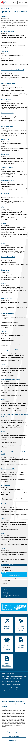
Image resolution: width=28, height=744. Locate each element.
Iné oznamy (5, 583)
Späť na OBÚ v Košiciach (8, 8)
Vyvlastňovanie (6, 580)
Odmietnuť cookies (14, 740)
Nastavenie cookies (13, 690)
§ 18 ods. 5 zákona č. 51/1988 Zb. (11, 575)
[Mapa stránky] (14, 2)
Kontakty (5, 589)
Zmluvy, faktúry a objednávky (11, 596)
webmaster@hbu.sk (16, 684)
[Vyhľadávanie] (16, 2)
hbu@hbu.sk (16, 681)
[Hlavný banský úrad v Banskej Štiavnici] (4, 2)
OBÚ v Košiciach (6, 573)
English (21, 2)
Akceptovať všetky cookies (14, 732)
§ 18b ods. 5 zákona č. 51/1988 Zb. (11, 578)
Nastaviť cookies (14, 736)
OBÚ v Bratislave (6, 567)
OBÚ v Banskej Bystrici (7, 570)
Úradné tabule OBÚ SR (7, 565)
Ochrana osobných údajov (7, 687)
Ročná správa (6, 593)
